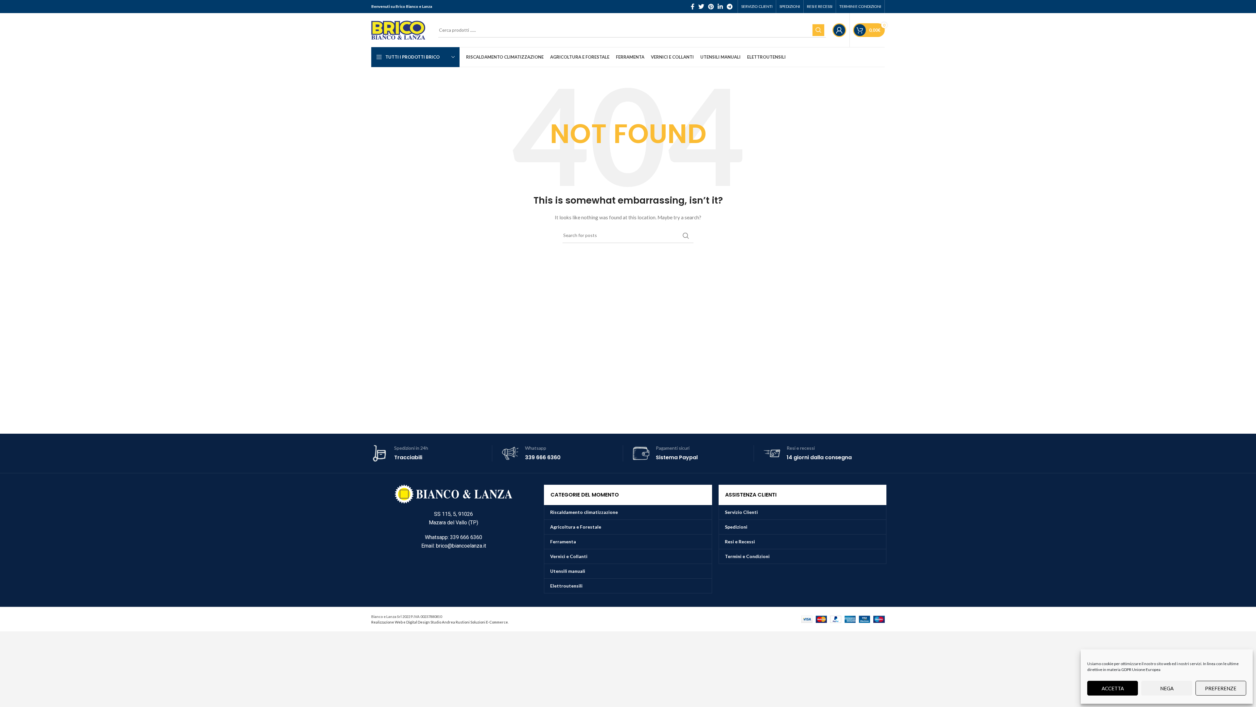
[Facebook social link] (692, 6)
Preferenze (1220, 688)
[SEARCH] (818, 30)
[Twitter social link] (701, 6)
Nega (1167, 688)
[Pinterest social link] (711, 6)
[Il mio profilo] (839, 30)
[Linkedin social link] (720, 6)
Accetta (1113, 688)
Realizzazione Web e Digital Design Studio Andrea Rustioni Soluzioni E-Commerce (439, 622)
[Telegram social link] (729, 6)
